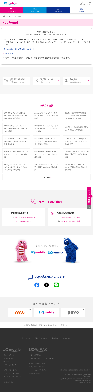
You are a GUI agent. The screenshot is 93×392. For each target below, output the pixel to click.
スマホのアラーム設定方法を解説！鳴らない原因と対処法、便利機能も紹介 (15, 141)
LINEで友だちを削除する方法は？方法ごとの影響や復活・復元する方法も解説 (45, 141)
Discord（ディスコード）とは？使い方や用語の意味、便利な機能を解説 (76, 167)
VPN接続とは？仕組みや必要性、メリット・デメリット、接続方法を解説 (46, 154)
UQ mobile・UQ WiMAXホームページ (19, 49)
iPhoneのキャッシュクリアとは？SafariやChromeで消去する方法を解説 (15, 128)
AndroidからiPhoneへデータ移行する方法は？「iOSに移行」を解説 (46, 115)
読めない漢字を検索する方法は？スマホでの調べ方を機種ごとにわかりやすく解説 (76, 115)
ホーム (8, 16)
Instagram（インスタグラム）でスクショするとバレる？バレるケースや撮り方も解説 (16, 167)
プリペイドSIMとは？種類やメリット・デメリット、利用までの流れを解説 (76, 141)
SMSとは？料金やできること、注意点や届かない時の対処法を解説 (46, 167)
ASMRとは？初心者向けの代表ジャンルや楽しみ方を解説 (76, 128)
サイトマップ (9, 53)
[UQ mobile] (9, 4)
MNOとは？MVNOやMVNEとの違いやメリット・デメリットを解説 (16, 154)
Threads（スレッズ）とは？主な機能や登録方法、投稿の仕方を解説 (77, 154)
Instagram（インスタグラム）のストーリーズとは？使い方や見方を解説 (46, 128)
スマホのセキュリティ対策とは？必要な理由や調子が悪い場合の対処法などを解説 (15, 115)
